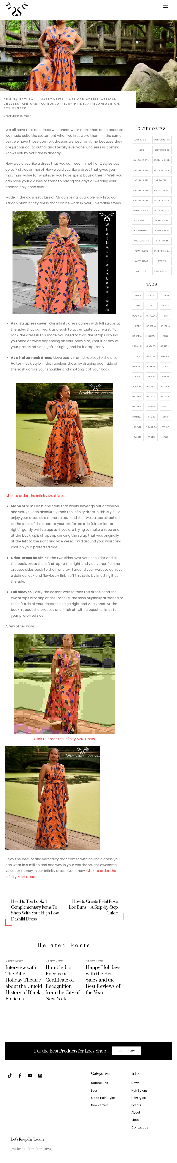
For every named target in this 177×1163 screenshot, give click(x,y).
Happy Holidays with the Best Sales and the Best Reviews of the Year (103, 980)
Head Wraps (162, 230)
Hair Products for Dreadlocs (166, 356)
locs (165, 366)
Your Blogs (141, 250)
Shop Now (127, 1051)
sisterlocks (166, 406)
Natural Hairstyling (138, 406)
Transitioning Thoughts (162, 240)
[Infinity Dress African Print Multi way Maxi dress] (64, 312)
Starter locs (138, 416)
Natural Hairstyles (142, 170)
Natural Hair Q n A (142, 180)
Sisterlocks (162, 149)
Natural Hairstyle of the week (142, 190)
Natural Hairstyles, (166, 396)
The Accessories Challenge (142, 220)
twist (165, 426)
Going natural (166, 346)
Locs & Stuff (141, 139)
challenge (152, 315)
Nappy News (52, 99)
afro (138, 295)
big (151, 305)
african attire (84, 99)
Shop (135, 1120)
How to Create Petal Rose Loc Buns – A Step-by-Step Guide (93, 907)
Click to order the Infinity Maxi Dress (35, 495)
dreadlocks (152, 326)
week (166, 436)
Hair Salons (139, 1091)
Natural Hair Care (162, 170)
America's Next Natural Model (142, 210)
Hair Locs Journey (152, 356)
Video (151, 436)
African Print (71, 104)
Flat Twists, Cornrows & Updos (162, 180)
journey (152, 366)
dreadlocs (138, 335)
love (137, 376)
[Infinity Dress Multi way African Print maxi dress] (64, 733)
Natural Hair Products (138, 396)
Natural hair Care (166, 386)
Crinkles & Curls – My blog (162, 250)
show (151, 406)
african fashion (38, 104)
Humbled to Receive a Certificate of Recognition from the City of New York (63, 983)
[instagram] (40, 1075)
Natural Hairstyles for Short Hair (142, 200)
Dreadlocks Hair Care (166, 326)
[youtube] (30, 1075)
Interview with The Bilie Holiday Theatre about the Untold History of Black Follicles (23, 983)
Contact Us (139, 1127)
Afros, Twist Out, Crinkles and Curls (162, 190)
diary (137, 326)
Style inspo (15, 108)
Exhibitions (141, 271)
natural (137, 386)
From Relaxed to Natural (138, 346)
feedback (151, 335)
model (151, 376)
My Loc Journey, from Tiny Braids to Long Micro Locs (142, 160)
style (166, 416)
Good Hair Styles (162, 160)
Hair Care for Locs (162, 139)
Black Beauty (138, 315)
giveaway (151, 346)
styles (137, 426)
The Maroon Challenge (162, 220)
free (165, 335)
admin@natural (19, 99)
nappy (165, 376)
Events (162, 261)
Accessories (141, 240)
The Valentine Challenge (142, 230)
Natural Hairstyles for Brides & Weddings (162, 200)
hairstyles (138, 366)
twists (138, 436)
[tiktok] (9, 1075)
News (135, 1083)
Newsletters (100, 1105)
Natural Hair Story (152, 396)
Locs (141, 149)
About (135, 1113)
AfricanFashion (103, 104)
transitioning (152, 426)
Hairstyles (138, 1098)
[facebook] (20, 1075)
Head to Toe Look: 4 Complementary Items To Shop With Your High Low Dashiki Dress (35, 910)
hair (137, 356)
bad (138, 305)
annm (165, 295)
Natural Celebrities (162, 210)
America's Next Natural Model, (152, 295)
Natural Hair (152, 386)
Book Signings (162, 271)
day (165, 315)
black (165, 305)
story (151, 416)
